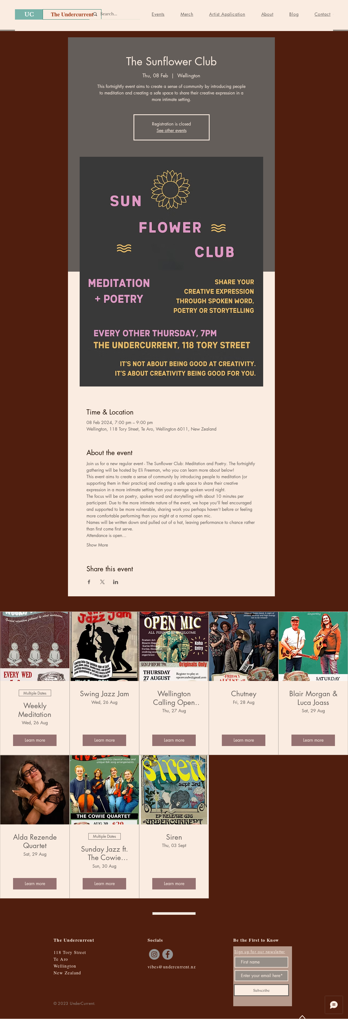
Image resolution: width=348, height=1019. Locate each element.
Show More (97, 545)
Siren (174, 837)
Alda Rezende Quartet (35, 841)
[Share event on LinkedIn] (115, 582)
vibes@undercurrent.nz (172, 966)
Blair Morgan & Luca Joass (313, 698)
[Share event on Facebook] (89, 582)
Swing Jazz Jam (104, 694)
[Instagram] (154, 954)
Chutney (243, 694)
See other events (172, 130)
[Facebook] (167, 954)
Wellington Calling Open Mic (174, 698)
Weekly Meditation (34, 710)
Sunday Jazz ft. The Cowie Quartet (104, 853)
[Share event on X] (102, 582)
